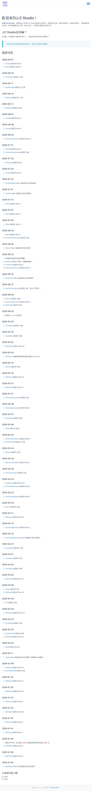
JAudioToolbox (10, 183)
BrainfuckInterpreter (12, 288)
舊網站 (7, 23)
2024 (6, 779)
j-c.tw (12, 315)
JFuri (7, 602)
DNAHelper (9, 305)
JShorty (8, 428)
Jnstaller (8, 64)
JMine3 (8, 67)
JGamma (8, 299)
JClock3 (8, 507)
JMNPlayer (9, 746)
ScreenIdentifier (11, 671)
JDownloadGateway (12, 139)
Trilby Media (54, 787)
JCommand (9, 265)
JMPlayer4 (9, 98)
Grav (34, 787)
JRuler (7, 647)
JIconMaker (9, 77)
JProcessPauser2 (11, 473)
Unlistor (8, 589)
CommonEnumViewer (13, 152)
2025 (6, 777)
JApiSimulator (10, 87)
